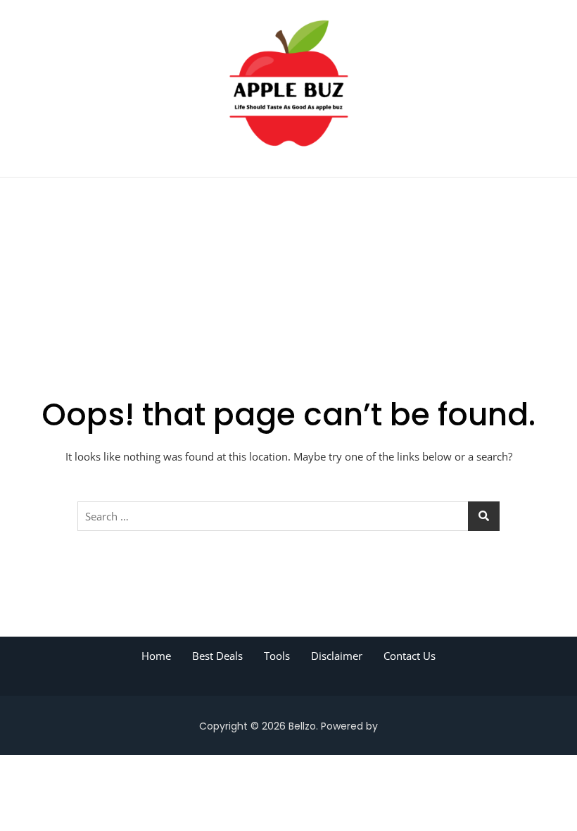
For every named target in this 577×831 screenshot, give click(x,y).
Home (156, 656)
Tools (277, 656)
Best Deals (217, 656)
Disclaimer (336, 656)
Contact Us (409, 656)
